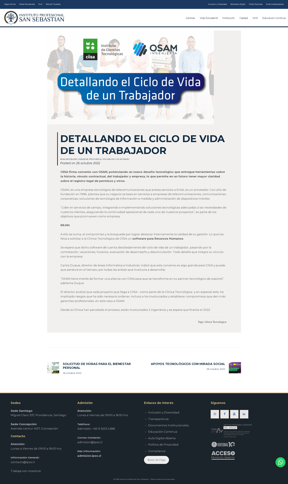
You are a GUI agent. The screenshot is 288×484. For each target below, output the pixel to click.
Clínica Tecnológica (215, 322)
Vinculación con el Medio (115, 159)
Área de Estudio (68, 159)
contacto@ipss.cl (23, 462)
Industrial (83, 159)
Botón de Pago (157, 459)
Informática (95, 159)
